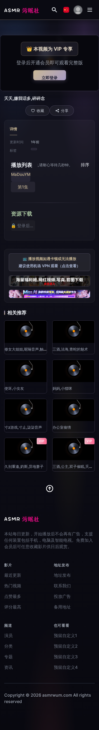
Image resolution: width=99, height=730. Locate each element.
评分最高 (12, 607)
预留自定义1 (65, 635)
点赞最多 (12, 596)
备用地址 (62, 607)
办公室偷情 (62, 427)
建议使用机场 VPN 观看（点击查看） (49, 265)
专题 (8, 656)
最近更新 (12, 575)
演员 (8, 635)
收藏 (40, 110)
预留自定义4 (66, 667)
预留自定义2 (66, 646)
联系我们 (62, 585)
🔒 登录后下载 (23, 225)
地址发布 (62, 575)
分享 (64, 110)
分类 (8, 646)
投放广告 (62, 596)
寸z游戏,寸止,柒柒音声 (23, 427)
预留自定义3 (66, 656)
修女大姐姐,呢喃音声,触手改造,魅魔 (33, 349)
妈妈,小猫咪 (62, 388)
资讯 (8, 667)
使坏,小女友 (14, 388)
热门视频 (12, 585)
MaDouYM (20, 174)
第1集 (23, 187)
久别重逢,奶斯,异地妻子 (24, 466)
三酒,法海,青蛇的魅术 (70, 349)
